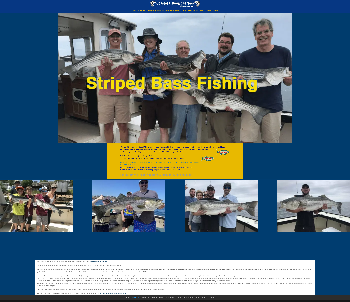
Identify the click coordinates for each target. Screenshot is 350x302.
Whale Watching (192, 10)
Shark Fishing (174, 10)
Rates (201, 10)
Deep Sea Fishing (163, 10)
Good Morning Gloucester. (98, 261)
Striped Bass (142, 10)
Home (134, 10)
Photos (183, 10)
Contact (215, 10)
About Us (208, 10)
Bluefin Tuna (152, 10)
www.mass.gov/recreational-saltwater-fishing (112, 293)
